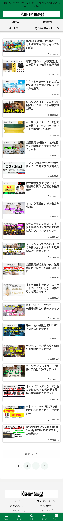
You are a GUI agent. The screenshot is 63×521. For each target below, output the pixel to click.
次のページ (31, 454)
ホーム (17, 501)
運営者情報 (46, 506)
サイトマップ (46, 510)
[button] (56, 432)
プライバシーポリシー (46, 501)
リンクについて (17, 510)
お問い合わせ (17, 506)
